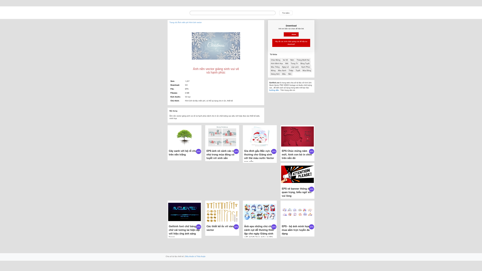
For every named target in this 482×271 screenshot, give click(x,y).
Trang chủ (173, 22)
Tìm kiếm (286, 13)
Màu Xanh (282, 70)
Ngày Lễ (285, 67)
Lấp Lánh (295, 67)
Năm (292, 60)
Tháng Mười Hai (303, 60)
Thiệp (291, 70)
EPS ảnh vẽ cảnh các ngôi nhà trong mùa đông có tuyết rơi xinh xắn (221, 154)
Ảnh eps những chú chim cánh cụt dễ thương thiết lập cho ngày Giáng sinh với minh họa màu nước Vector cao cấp (259, 233)
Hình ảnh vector (195, 22)
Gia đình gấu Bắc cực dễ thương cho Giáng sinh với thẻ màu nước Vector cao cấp (259, 156)
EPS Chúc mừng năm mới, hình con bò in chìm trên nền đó (297, 154)
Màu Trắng (275, 67)
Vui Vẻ (285, 60)
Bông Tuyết (305, 63)
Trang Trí (294, 63)
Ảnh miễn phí (183, 22)
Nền (289, 74)
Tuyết (298, 70)
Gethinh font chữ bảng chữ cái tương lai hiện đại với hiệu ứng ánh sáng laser (184, 231)
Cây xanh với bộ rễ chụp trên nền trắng (183, 152)
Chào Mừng (275, 60)
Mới (286, 63)
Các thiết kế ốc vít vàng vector (220, 228)
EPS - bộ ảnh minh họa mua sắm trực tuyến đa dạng (296, 229)
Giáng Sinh (275, 74)
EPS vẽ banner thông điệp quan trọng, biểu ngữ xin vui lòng (297, 192)
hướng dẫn (274, 90)
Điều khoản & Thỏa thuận (195, 256)
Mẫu (284, 74)
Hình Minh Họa (277, 63)
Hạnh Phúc (305, 67)
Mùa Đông (307, 70)
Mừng (273, 70)
